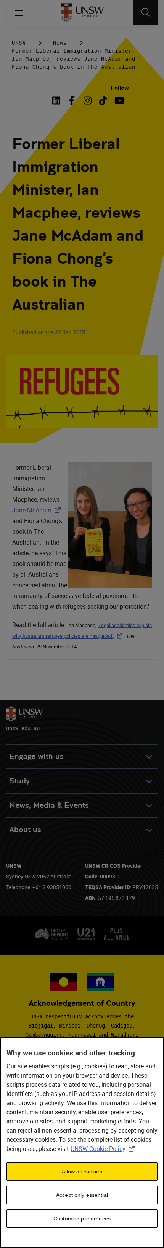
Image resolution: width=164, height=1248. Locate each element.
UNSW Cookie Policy (104, 1148)
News (60, 42)
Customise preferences (82, 1219)
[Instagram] (87, 100)
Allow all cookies (82, 1172)
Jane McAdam (38, 510)
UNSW (19, 42)
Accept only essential (82, 1195)
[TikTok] (103, 100)
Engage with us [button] (36, 756)
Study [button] (19, 780)
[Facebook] (72, 100)
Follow (120, 87)
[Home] (82, 12)
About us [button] (25, 829)
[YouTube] (119, 100)
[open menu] (18, 12)
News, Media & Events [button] (49, 805)
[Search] (145, 12)
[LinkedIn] (57, 100)
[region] (82, 1142)
